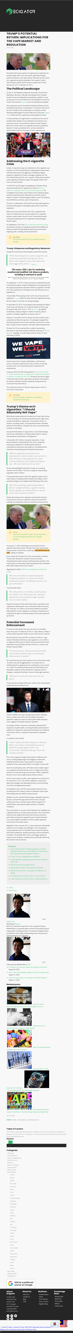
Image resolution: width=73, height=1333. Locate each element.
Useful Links (59, 1306)
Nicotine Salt (59, 1296)
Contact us (26, 1297)
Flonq (12, 1189)
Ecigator (17, 924)
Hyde (11, 1213)
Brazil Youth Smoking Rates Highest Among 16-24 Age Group (29, 972)
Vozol (12, 1262)
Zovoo (12, 1268)
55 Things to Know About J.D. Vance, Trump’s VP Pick (28, 876)
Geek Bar (13, 1201)
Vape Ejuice (13, 1254)
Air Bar (12, 1175)
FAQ (24, 1301)
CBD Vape (10, 1153)
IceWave (12, 1216)
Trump (14, 1120)
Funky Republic (15, 1198)
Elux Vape (13, 1183)
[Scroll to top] (1, 1332)
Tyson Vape (14, 1248)
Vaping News (11, 1276)
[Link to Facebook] (8, 1315)
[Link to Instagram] (11, 1315)
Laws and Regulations (14, 1158)
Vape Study (11, 1271)
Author (11, 888)
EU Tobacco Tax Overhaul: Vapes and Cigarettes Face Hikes (28, 967)
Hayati (12, 1210)
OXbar (12, 1236)
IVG (11, 1224)
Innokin (12, 1221)
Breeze (12, 1178)
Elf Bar (12, 1181)
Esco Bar (13, 1186)
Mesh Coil (58, 1299)
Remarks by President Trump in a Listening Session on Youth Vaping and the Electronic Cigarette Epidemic (29, 536)
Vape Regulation (33, 1120)
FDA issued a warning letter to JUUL (36, 225)
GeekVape (13, 1204)
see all (28, 964)
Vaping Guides (12, 1273)
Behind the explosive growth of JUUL (23, 865)
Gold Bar (13, 1207)
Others (12, 1233)
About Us (26, 1294)
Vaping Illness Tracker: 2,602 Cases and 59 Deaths (27, 868)
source (34, 264)
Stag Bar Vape (43, 1304)
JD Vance (23, 102)
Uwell (12, 1251)
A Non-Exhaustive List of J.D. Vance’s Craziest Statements (29, 879)
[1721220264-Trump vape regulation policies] (28, 61)
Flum (11, 1192)
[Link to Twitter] (15, 1315)
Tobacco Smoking (13, 1165)
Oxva (11, 1239)
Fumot (12, 1195)
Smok (12, 1245)
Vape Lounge (10, 47)
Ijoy (11, 1219)
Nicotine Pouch (12, 1160)
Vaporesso (13, 1257)
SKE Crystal (13, 1242)
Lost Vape (13, 1230)
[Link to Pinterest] (11, 1318)
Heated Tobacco (12, 1156)
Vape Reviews (11, 1172)
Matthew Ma (11, 921)
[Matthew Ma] (18, 917)
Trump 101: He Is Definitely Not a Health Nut (25, 857)
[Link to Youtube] (8, 1318)
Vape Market (21, 1120)
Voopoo (12, 1259)
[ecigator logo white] (21, 16)
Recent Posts (13, 890)
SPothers (10, 1163)
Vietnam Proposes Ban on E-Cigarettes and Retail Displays (27, 978)
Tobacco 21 (34, 309)
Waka (12, 1265)
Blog (24, 1299)
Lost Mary (13, 1227)
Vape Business (12, 1167)
